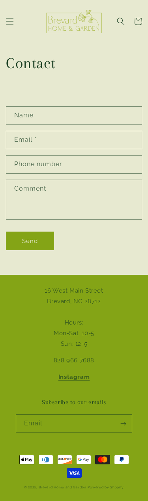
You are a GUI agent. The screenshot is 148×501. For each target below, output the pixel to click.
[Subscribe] (123, 423)
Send (30, 241)
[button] (10, 21)
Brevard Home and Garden (62, 487)
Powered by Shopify (106, 487)
